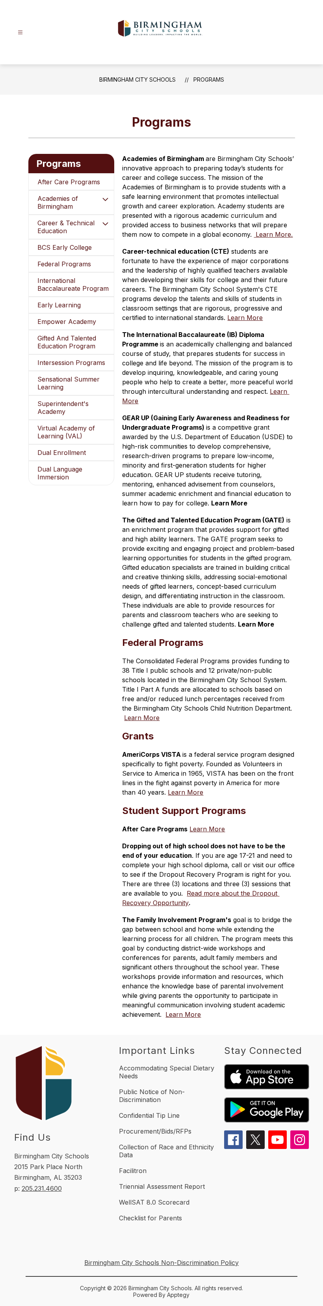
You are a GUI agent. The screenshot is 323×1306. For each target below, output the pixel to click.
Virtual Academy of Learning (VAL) (66, 432)
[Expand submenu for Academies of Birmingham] (105, 199)
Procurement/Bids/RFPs (155, 1131)
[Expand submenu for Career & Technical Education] (105, 223)
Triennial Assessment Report (162, 1186)
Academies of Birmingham (57, 202)
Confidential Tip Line (149, 1115)
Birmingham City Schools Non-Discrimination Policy (161, 1263)
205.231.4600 (42, 1188)
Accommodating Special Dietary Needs (166, 1072)
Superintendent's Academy (63, 407)
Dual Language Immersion (59, 473)
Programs (208, 79)
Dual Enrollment (61, 453)
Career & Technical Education (66, 227)
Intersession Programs (71, 363)
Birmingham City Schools (137, 79)
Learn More (245, 318)
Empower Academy (66, 322)
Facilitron (133, 1171)
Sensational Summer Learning (68, 383)
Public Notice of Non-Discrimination (152, 1096)
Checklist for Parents (150, 1218)
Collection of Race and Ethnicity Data (166, 1151)
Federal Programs (64, 264)
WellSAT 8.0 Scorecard (154, 1202)
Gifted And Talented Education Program (66, 342)
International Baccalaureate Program (73, 284)
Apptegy (178, 1294)
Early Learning (59, 305)
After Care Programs (68, 182)
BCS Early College (64, 247)
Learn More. (273, 234)
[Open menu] (20, 32)
